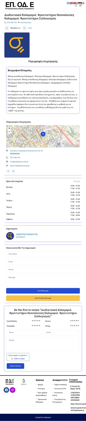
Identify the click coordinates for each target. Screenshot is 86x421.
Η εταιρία (41, 389)
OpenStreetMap (68, 146)
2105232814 (75, 393)
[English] (71, 3)
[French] (82, 3)
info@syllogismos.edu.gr (19, 162)
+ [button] (9, 128)
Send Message (43, 291)
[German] (79, 3)
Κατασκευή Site (60, 389)
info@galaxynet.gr (77, 410)
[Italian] (77, 3)
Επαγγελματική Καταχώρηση (59, 400)
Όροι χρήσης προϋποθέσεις (41, 394)
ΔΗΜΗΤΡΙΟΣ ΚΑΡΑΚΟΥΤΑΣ (27, 234)
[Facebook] (6, 390)
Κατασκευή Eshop (58, 394)
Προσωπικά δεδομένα (41, 400)
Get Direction (15, 153)
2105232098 (75, 395)
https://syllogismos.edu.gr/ (20, 166)
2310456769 (20, 237)
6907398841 (75, 398)
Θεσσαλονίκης (25, 23)
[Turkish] (74, 3)
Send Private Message (43, 298)
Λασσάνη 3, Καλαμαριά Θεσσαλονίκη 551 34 (26, 151)
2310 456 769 (12, 23)
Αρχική (40, 385)
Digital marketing (61, 385)
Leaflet (60, 146)
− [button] (9, 131)
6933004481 (75, 400)
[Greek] (68, 3)
